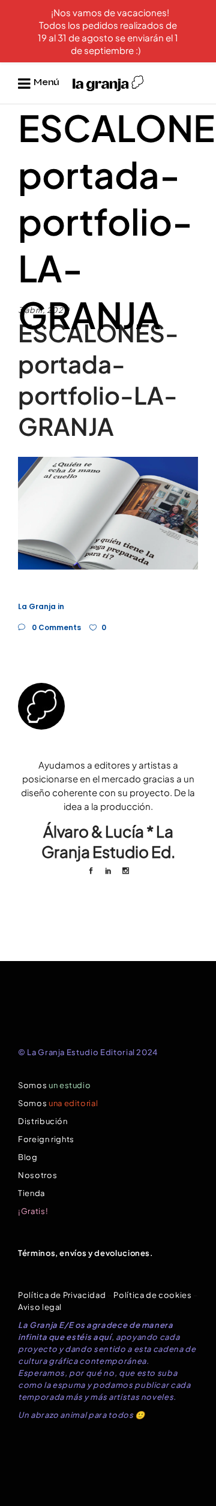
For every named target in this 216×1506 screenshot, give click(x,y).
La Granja (37, 606)
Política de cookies (152, 1295)
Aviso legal (40, 1307)
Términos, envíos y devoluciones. (86, 1253)
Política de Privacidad (62, 1295)
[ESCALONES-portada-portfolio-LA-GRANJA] (108, 706)
